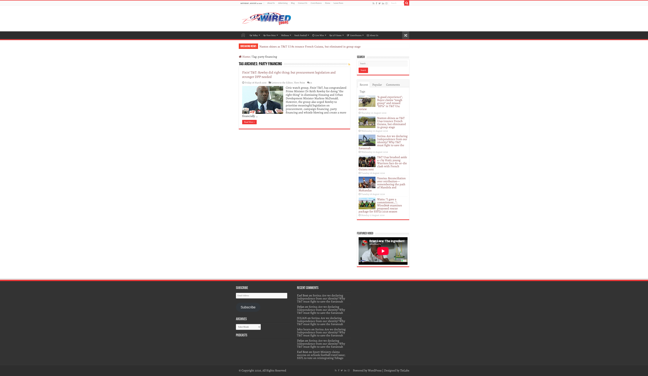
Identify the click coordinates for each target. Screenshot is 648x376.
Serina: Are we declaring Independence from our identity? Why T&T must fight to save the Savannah (321, 46)
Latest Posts (338, 3)
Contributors (316, 3)
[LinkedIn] (383, 3)
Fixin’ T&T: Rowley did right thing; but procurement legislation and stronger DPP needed (289, 74)
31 (311, 82)
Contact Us (302, 3)
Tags (362, 91)
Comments (393, 85)
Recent (364, 85)
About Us (271, 3)
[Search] (406, 3)
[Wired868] (266, 18)
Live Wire (319, 35)
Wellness (285, 35)
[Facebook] (376, 3)
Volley (255, 35)
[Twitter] (379, 3)
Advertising (283, 3)
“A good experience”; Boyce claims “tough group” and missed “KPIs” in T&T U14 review (380, 103)
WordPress (375, 370)
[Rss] (373, 3)
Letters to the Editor (282, 82)
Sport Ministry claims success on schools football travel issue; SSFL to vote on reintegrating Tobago (321, 355)
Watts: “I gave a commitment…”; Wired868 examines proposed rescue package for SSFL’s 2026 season (380, 205)
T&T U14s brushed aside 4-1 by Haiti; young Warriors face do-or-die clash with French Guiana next (383, 163)
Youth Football (300, 35)
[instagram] (386, 3)
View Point (271, 35)
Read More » (249, 122)
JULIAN (302, 318)
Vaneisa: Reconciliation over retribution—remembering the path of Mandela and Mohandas (382, 184)
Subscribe (248, 307)
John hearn (304, 329)
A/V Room (337, 35)
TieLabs (404, 370)
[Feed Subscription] (349, 64)
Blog (293, 3)
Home (327, 3)
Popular (377, 85)
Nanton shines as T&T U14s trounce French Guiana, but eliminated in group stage (391, 122)
